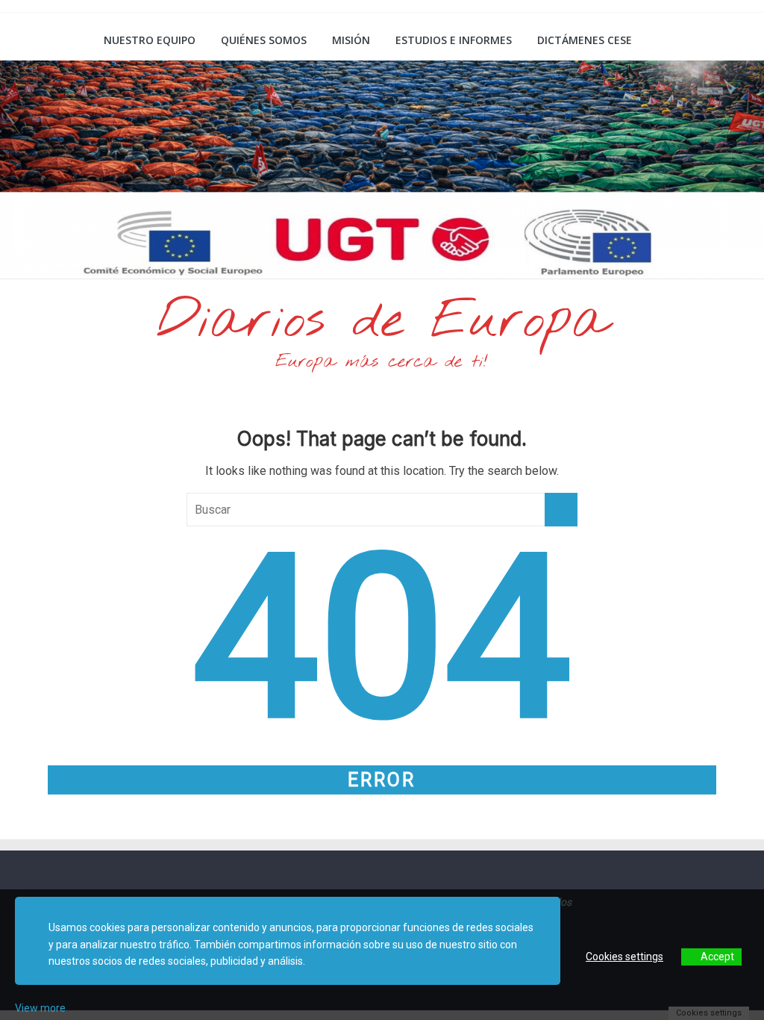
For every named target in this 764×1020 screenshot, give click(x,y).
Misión (351, 40)
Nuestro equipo (149, 40)
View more (40, 1008)
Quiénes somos (264, 40)
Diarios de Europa (382, 322)
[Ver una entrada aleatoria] (724, 40)
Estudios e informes (453, 40)
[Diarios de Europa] (42, 41)
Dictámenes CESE (584, 40)
